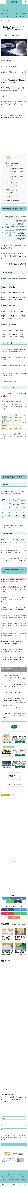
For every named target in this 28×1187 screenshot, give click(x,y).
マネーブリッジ (13, 182)
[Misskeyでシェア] (23, 710)
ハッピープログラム (14, 186)
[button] (18, 901)
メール (4, 1124)
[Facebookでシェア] (5, 714)
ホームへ (14, 726)
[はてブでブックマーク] (23, 714)
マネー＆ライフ (6, 794)
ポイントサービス (13, 196)
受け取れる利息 (13, 165)
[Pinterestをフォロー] (7, 913)
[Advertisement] (14, 136)
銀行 (14, 794)
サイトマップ (20, 1176)
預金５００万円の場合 (17, 168)
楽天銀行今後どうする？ (12, 190)
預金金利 (11, 192)
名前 (3, 1118)
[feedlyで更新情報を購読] (20, 913)
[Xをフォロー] (20, 909)
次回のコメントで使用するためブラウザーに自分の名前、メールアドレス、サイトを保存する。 (14, 1138)
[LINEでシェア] (5, 718)
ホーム (7, 1174)
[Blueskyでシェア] (17, 710)
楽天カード (18, 649)
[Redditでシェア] (17, 714)
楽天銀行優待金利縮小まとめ (13, 200)
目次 (12, 157)
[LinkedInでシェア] (17, 718)
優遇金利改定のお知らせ (12, 163)
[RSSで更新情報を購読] (14, 917)
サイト (3, 1129)
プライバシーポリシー (7, 1176)
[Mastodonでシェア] (11, 710)
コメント (4, 1101)
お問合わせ (20, 1174)
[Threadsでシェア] (11, 714)
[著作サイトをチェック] (7, 909)
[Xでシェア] (5, 710)
